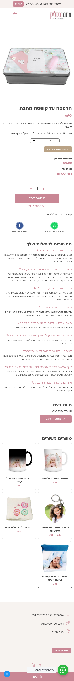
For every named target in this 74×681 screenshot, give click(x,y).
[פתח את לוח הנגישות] (7, 674)
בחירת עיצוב (66, 140)
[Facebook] (40, 665)
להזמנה (37, 677)
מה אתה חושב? (56, 419)
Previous (69, 64)
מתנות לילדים (54, 214)
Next (4, 64)
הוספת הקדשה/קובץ (58, 149)
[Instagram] (34, 665)
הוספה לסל (37, 198)
